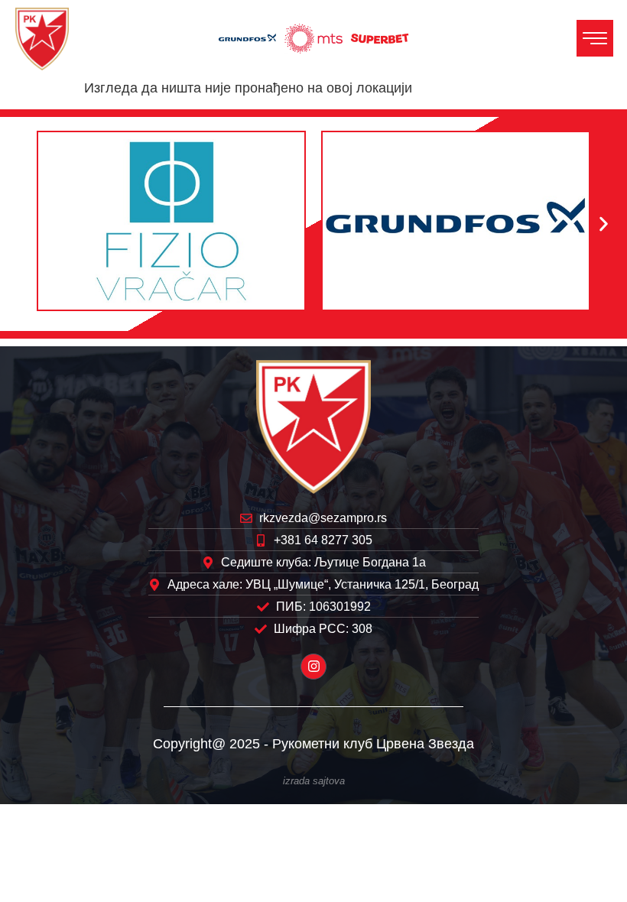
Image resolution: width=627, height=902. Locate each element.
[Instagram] (313, 667)
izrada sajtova (314, 781)
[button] (23, 224)
